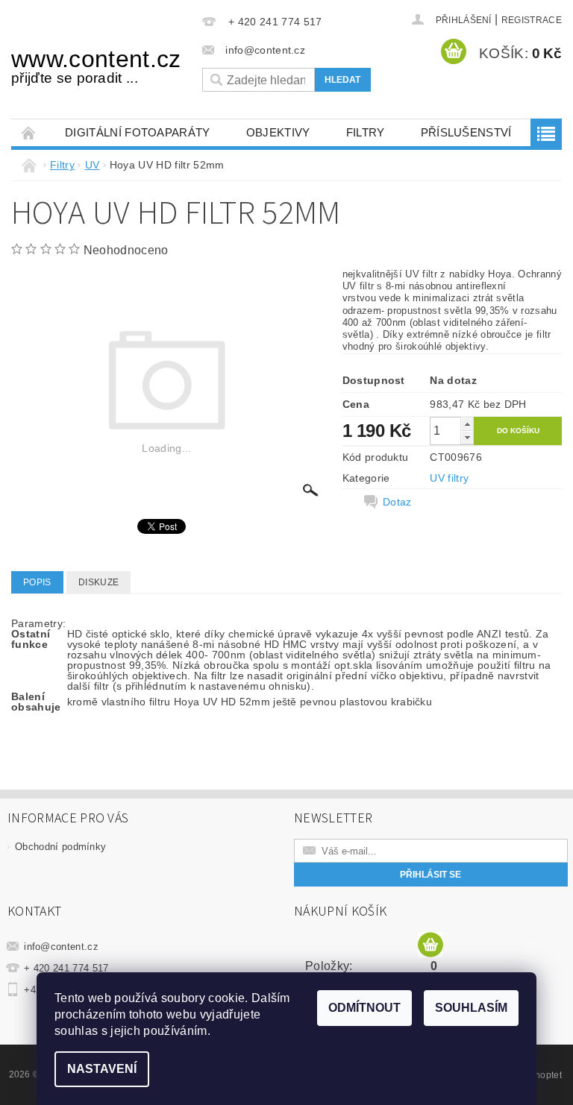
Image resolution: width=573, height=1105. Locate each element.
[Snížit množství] (467, 437)
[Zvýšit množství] (467, 424)
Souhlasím (471, 1007)
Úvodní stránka (29, 132)
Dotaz (397, 502)
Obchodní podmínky (60, 846)
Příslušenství (466, 132)
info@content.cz (61, 946)
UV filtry (449, 478)
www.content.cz (95, 65)
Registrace (531, 20)
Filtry (365, 132)
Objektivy (278, 132)
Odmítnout (364, 1007)
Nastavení (102, 1068)
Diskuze (98, 582)
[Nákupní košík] (430, 945)
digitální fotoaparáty (137, 132)
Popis (37, 582)
